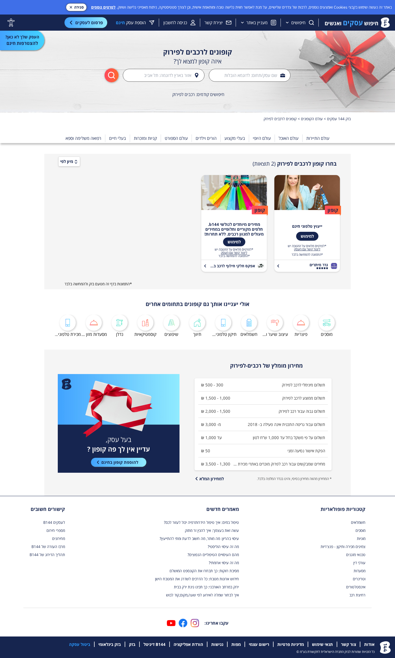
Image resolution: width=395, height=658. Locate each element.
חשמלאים (358, 522)
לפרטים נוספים (103, 7)
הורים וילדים (206, 138)
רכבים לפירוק (183, 94)
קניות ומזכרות (145, 138)
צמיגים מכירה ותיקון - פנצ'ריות (343, 546)
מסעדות (359, 570)
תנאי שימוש (322, 644)
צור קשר (348, 644)
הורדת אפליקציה (188, 644)
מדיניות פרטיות (290, 644)
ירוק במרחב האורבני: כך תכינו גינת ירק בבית (206, 586)
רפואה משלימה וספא (83, 138)
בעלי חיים (117, 138)
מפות (236, 644)
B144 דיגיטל (154, 644)
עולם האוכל (289, 138)
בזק (132, 644)
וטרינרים (359, 578)
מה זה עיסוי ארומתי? (224, 562)
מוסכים (360, 530)
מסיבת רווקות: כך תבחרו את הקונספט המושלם (204, 570)
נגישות (217, 644)
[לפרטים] (118, 423)
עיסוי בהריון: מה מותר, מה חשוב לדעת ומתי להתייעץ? (199, 538)
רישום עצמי (259, 644)
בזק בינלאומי (109, 644)
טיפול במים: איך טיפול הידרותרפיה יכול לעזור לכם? (201, 522)
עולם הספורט (176, 138)
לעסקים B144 (54, 522)
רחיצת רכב (357, 594)
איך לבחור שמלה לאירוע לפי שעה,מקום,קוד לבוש (202, 594)
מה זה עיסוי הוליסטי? (223, 546)
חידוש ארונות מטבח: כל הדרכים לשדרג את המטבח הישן (197, 578)
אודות (369, 644)
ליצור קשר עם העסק (307, 249)
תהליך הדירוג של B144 (47, 554)
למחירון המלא (211, 478)
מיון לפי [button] (66, 161)
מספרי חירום (55, 530)
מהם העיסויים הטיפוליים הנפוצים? (213, 554)
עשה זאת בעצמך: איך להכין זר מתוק (212, 530)
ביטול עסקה (79, 644)
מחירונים (58, 538)
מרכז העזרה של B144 (48, 546)
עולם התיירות (317, 138)
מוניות (361, 538)
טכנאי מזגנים (355, 554)
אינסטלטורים (355, 586)
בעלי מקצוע (234, 138)
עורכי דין (359, 562)
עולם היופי (262, 138)
